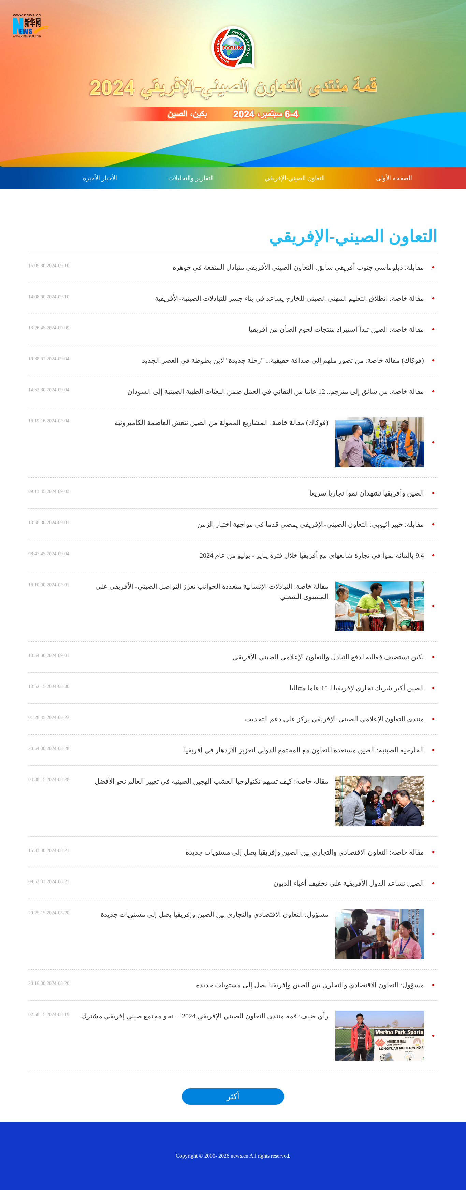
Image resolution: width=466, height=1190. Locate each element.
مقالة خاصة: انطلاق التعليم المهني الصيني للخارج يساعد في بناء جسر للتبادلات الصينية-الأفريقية (289, 298)
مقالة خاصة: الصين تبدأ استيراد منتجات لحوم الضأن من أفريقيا (336, 329)
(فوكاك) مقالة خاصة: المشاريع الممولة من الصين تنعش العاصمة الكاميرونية (222, 422)
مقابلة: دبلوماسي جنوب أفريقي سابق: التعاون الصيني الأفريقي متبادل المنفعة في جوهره (298, 267)
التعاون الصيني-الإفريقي (295, 178)
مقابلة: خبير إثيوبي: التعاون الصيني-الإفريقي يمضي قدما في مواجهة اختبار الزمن (310, 524)
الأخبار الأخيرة (100, 178)
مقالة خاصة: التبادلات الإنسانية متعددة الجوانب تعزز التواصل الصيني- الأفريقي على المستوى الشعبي (212, 591)
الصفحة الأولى (394, 178)
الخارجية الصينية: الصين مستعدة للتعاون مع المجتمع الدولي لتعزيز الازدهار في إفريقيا (304, 750)
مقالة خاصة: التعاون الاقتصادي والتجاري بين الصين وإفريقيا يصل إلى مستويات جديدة (305, 852)
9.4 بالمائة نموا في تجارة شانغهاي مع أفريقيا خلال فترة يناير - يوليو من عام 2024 (312, 555)
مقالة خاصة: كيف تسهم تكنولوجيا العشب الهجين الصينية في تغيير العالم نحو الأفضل (211, 781)
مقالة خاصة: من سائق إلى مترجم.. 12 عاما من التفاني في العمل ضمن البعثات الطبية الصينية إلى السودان (275, 391)
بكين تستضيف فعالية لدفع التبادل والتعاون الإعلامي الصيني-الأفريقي (328, 657)
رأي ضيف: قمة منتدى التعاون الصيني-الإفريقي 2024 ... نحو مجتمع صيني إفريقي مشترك (205, 1016)
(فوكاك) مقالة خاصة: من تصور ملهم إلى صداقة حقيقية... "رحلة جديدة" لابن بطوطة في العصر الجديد (283, 360)
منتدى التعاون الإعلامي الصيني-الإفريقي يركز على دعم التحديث (334, 719)
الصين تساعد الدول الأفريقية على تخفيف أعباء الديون (348, 883)
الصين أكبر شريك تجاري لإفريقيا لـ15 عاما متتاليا (357, 688)
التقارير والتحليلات (191, 178)
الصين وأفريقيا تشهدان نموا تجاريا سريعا (366, 493)
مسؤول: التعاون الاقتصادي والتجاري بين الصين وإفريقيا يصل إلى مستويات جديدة (215, 914)
